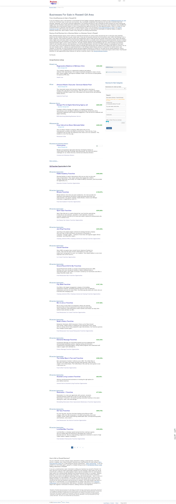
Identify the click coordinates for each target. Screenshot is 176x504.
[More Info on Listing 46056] (97, 259)
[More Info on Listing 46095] (97, 440)
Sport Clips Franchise (64, 210)
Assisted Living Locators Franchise (69, 376)
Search (109, 128)
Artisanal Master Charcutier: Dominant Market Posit (74, 85)
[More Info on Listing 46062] (97, 422)
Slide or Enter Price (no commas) (113, 119)
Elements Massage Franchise (67, 340)
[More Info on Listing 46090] (97, 185)
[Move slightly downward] (175, 437)
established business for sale (118, 20)
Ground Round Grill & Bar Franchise (69, 266)
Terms (63, 502)
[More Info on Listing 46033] (97, 369)
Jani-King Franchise (63, 229)
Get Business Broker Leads (94, 465)
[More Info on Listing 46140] (97, 314)
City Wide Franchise (63, 284)
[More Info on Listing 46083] (97, 277)
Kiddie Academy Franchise (66, 173)
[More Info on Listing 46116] (97, 222)
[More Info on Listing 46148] (97, 203)
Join (124, 0)
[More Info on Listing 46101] (97, 332)
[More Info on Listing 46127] (97, 296)
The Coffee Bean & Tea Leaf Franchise (70, 358)
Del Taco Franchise (63, 411)
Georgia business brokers (100, 51)
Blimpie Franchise (63, 192)
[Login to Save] (101, 79)
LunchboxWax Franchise (65, 429)
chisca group (61, 145)
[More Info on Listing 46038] (97, 385)
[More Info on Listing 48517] (97, 98)
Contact (112, 503)
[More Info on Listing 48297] (97, 118)
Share (117, 503)
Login (119, 0)
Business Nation (57, 502)
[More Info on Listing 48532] (97, 79)
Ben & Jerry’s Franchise (65, 303)
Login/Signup (106, 503)
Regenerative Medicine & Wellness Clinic (71, 66)
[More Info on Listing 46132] (97, 240)
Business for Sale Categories (114, 83)
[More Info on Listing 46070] (97, 351)
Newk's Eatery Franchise (65, 321)
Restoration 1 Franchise (65, 392)
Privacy (67, 502)
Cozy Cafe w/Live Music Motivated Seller (70, 125)
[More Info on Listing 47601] (97, 138)
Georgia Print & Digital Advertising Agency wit (72, 105)
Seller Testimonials (91, 463)
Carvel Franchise (62, 247)
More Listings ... (54, 161)
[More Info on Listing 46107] (97, 404)
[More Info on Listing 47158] (97, 157)
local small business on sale (106, 27)
